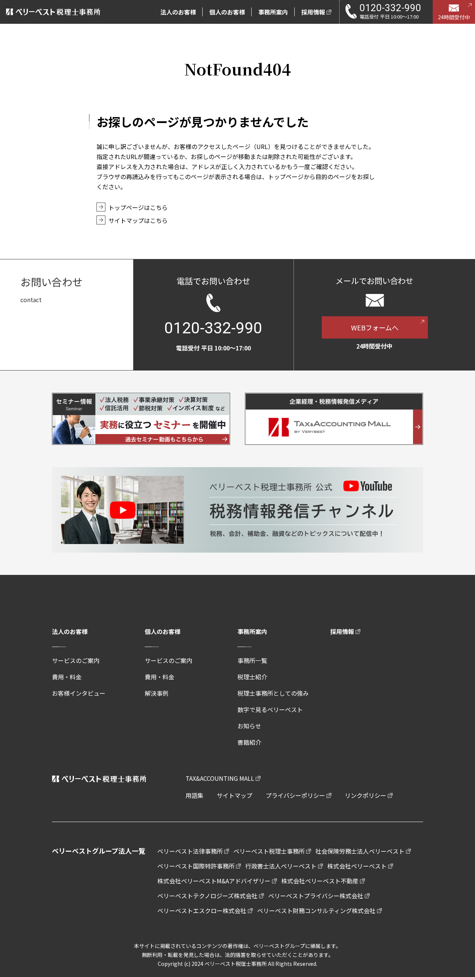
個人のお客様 (162, 631)
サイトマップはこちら (138, 220)
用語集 (194, 795)
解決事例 (156, 693)
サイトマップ (234, 795)
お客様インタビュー (78, 693)
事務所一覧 (252, 660)
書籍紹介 (249, 742)
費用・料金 (67, 676)
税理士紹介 (252, 676)
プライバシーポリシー (295, 795)
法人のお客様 (70, 631)
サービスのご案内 (75, 660)
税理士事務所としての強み (273, 693)
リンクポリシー (365, 795)
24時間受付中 (454, 17)
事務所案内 (252, 631)
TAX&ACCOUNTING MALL (220, 778)
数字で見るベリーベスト (270, 709)
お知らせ (249, 725)
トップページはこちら (138, 207)
